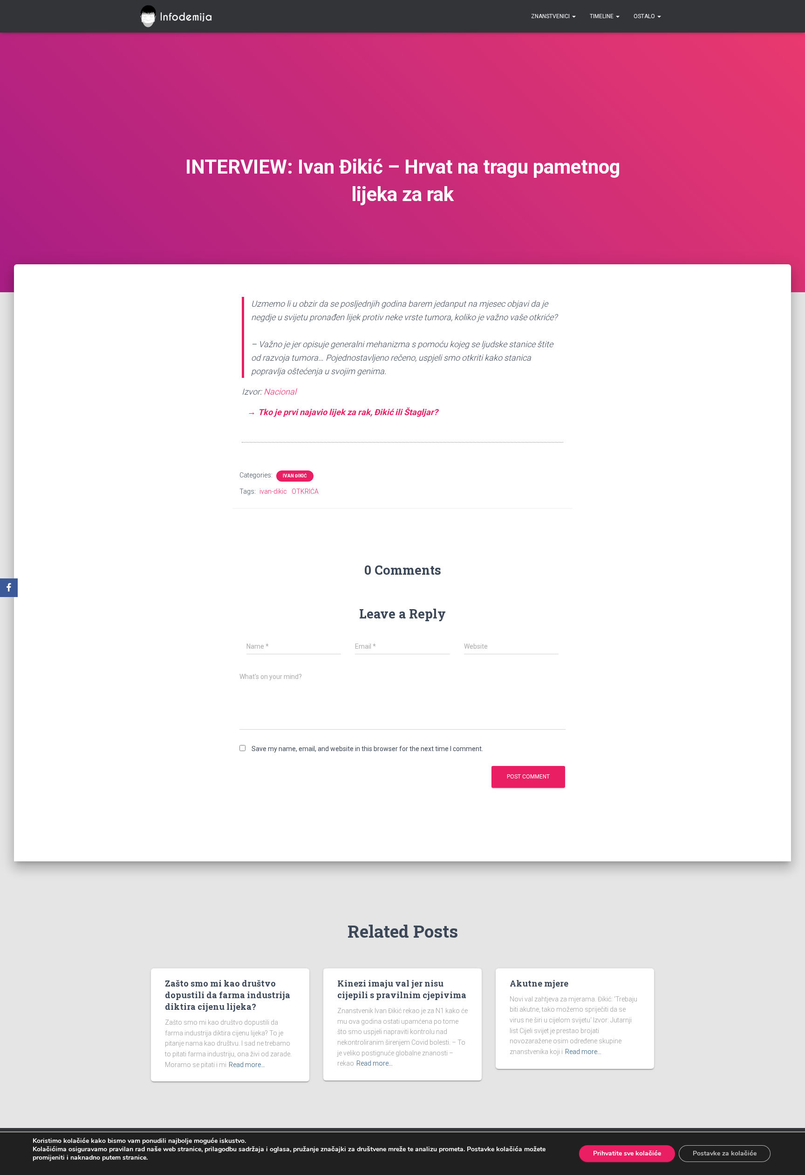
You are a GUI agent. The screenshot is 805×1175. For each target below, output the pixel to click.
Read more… (247, 1064)
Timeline (602, 16)
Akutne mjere (539, 983)
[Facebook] (9, 587)
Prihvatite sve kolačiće (627, 1153)
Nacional (280, 391)
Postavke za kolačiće (725, 1153)
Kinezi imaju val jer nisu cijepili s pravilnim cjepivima (401, 989)
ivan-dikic (273, 491)
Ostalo (645, 16)
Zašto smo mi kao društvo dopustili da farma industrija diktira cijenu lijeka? (227, 995)
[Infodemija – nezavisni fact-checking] (180, 16)
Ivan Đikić (295, 475)
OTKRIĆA (305, 491)
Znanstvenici (551, 16)
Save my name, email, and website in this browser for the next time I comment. (367, 748)
